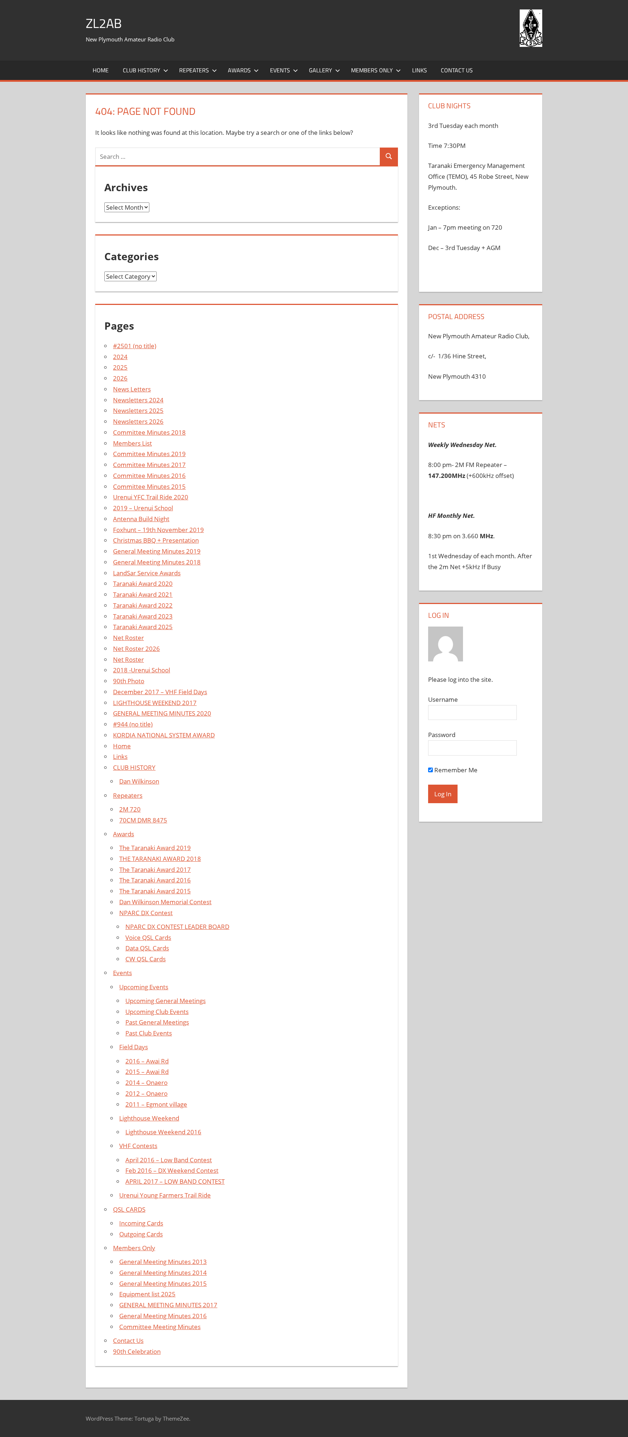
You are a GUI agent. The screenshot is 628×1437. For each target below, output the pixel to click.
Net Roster (128, 637)
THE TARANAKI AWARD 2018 (160, 858)
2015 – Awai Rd (147, 1071)
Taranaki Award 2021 (143, 594)
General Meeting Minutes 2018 (157, 562)
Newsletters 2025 (138, 410)
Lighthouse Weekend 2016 (163, 1132)
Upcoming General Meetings (165, 1001)
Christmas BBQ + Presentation (156, 540)
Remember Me (455, 770)
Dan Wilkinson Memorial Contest (165, 902)
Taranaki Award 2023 (143, 616)
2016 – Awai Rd (147, 1061)
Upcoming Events (143, 987)
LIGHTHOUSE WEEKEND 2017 (155, 703)
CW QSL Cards (145, 959)
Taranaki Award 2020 (143, 583)
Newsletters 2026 (138, 421)
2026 (120, 378)
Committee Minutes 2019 (149, 454)
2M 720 (130, 809)
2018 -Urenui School (141, 670)
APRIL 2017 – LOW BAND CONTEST (175, 1181)
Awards (239, 70)
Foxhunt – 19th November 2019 (158, 530)
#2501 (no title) (134, 346)
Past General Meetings (157, 1022)
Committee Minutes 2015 (149, 486)
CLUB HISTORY (134, 767)
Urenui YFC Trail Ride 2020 (150, 497)
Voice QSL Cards (148, 937)
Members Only (372, 70)
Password (441, 734)
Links (419, 70)
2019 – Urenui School (143, 508)
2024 (120, 357)
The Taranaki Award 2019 (155, 848)
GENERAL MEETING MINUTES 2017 (168, 1305)
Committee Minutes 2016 (149, 475)
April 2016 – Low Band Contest (168, 1160)
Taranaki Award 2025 (143, 627)
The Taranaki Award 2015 (155, 891)
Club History (141, 70)
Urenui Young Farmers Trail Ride (165, 1195)
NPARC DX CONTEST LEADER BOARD (177, 926)
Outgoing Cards (141, 1234)
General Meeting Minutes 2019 (157, 551)
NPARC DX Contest (146, 913)
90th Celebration (137, 1351)
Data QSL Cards (147, 948)
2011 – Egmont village (156, 1104)
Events (280, 70)
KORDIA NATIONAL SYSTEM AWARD (164, 735)
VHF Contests (138, 1146)
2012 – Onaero (146, 1093)
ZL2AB (104, 23)
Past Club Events (148, 1033)
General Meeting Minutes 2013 (163, 1261)
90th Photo (128, 681)
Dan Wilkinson (139, 781)
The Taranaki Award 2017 (155, 869)
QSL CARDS (129, 1209)
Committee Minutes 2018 (149, 432)
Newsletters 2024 (138, 400)
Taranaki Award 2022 (143, 605)
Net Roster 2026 (136, 648)
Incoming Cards (141, 1223)
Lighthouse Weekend (149, 1118)
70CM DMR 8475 (143, 820)
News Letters (132, 389)
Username (443, 699)
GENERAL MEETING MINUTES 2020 (162, 713)
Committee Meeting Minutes (160, 1327)
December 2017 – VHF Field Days (160, 692)
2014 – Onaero (146, 1082)
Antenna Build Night (141, 519)
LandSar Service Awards (147, 573)
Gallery (320, 70)
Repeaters (194, 70)
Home (101, 70)
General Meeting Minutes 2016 (163, 1316)
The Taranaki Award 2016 (155, 880)
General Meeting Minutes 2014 (163, 1272)
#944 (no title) (133, 724)
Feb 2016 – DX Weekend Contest (171, 1170)
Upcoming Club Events (157, 1011)
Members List (132, 443)
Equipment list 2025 (147, 1294)
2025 (120, 367)
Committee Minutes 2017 (149, 464)
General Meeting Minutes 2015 (163, 1283)
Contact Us (457, 70)
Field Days (133, 1047)
